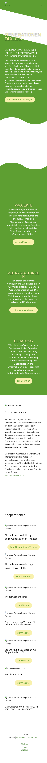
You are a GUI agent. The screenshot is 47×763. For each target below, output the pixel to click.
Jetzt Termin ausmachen (15, 475)
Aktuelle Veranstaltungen (20, 100)
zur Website (23, 605)
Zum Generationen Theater (23, 547)
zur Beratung (23, 381)
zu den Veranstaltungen (23, 310)
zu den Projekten (23, 242)
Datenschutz (32, 737)
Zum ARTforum (23, 576)
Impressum (21, 737)
